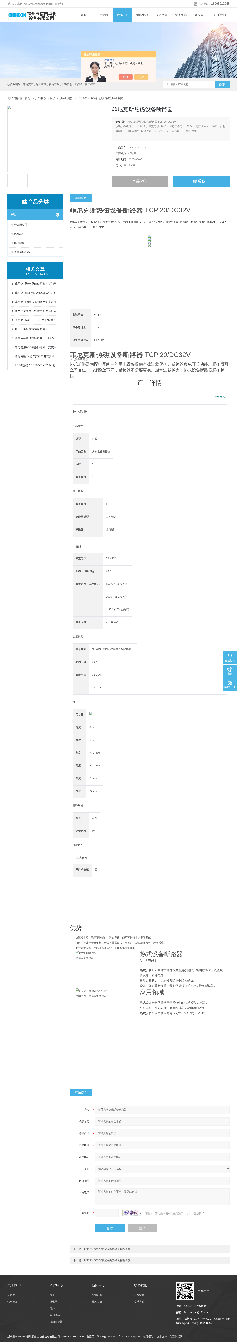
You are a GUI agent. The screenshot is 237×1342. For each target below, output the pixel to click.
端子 (52, 1295)
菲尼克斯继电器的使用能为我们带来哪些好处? (37, 283)
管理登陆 (148, 1336)
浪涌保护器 (56, 1321)
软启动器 (55, 1315)
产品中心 (123, 14)
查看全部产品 (22, 251)
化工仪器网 (176, 1336)
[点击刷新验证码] (131, 1213)
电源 (52, 1308)
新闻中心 (142, 14)
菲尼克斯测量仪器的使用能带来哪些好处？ (37, 301)
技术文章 (162, 14)
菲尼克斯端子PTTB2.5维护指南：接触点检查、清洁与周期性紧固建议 (37, 320)
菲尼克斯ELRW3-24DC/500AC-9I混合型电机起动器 (37, 292)
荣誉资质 (181, 14)
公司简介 (12, 1295)
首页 (84, 14)
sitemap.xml (133, 1336)
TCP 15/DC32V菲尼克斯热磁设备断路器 (107, 1260)
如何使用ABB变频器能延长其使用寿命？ (37, 347)
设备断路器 (66, 98)
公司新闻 (97, 1295)
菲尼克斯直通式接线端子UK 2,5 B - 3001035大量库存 (37, 338)
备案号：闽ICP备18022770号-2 (105, 1336)
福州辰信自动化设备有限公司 (39, 3)
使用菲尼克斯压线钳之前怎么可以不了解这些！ (37, 310)
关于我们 (103, 14)
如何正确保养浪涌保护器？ (31, 329)
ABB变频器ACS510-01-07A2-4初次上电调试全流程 (37, 365)
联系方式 (139, 1301)
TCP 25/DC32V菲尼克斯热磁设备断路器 (107, 1249)
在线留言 (200, 14)
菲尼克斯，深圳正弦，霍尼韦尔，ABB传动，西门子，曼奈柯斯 (59, 84)
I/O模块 (18, 233)
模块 (52, 98)
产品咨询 (140, 181)
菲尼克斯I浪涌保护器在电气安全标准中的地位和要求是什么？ (37, 356)
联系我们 (220, 14)
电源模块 (19, 242)
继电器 (53, 1301)
